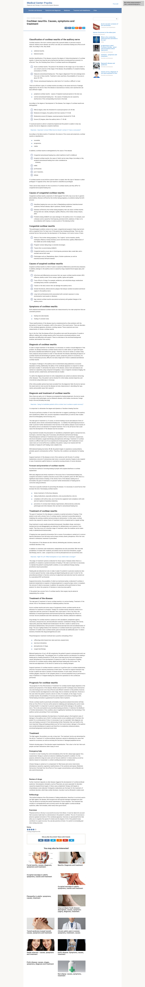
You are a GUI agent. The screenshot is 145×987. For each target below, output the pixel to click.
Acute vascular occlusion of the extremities (109, 24)
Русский (115, 4)
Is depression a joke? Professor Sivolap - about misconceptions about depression (109, 48)
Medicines (67, 10)
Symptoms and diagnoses (53, 10)
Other (95, 10)
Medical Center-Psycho (39, 3)
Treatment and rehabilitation (81, 10)
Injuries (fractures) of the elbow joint (104, 32)
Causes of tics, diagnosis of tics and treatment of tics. (109, 72)
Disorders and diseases (35, 10)
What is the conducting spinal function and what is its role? (109, 38)
